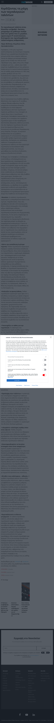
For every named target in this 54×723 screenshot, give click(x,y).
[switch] (44, 360)
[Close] (51, 337)
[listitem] (27, 357)
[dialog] (27, 361)
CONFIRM (16, 380)
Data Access (27, 385)
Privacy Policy (35, 385)
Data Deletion (19, 385)
